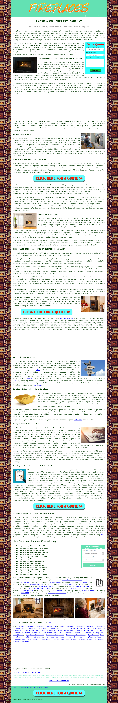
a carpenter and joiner (39, 588)
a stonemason (55, 582)
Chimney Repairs (78, 639)
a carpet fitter (89, 591)
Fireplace (17, 318)
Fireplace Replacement (75, 635)
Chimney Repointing (61, 639)
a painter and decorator (72, 580)
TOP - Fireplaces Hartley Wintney (27, 672)
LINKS (83, 16)
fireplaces (17, 52)
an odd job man (27, 591)
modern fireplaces (79, 485)
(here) (29, 378)
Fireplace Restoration (47, 626)
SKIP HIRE (25, 593)
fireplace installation (48, 124)
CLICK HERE (78, 420)
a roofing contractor (57, 593)
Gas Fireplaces (68, 628)
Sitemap (14, 687)
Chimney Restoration (41, 639)
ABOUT (88, 16)
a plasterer (84, 582)
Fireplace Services (85, 626)
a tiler (16, 586)
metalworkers (76, 588)
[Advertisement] (59, 108)
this (38, 370)
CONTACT (94, 16)
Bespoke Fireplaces (96, 635)
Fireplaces (31, 628)
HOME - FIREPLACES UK (59, 681)
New (31, 687)
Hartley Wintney (66, 318)
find (19, 517)
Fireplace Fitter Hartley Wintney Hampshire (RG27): (35, 31)
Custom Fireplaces (65, 633)
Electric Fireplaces (84, 630)
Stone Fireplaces (65, 630)
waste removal (57, 591)
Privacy (104, 687)
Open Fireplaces (67, 626)
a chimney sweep (46, 586)
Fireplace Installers (86, 628)
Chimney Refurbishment (22, 641)
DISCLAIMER (101, 16)
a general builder (81, 586)
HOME (78, 16)
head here (37, 385)
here (14, 381)
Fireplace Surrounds (55, 637)
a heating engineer (36, 584)
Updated (36, 687)
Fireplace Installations (48, 628)
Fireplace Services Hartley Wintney (34, 541)
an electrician (68, 584)
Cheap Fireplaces (27, 626)
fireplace (17, 35)
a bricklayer (26, 582)
